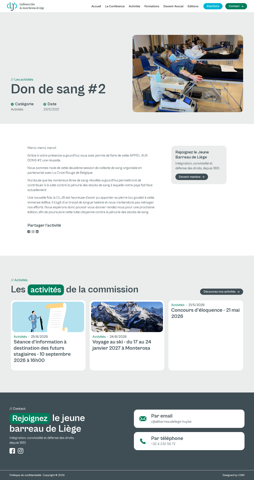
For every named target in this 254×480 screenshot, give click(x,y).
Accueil (96, 6)
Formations (151, 6)
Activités (134, 6)
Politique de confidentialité (25, 475)
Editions (193, 6)
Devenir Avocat (173, 6)
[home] (25, 6)
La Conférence (115, 6)
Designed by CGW (233, 475)
